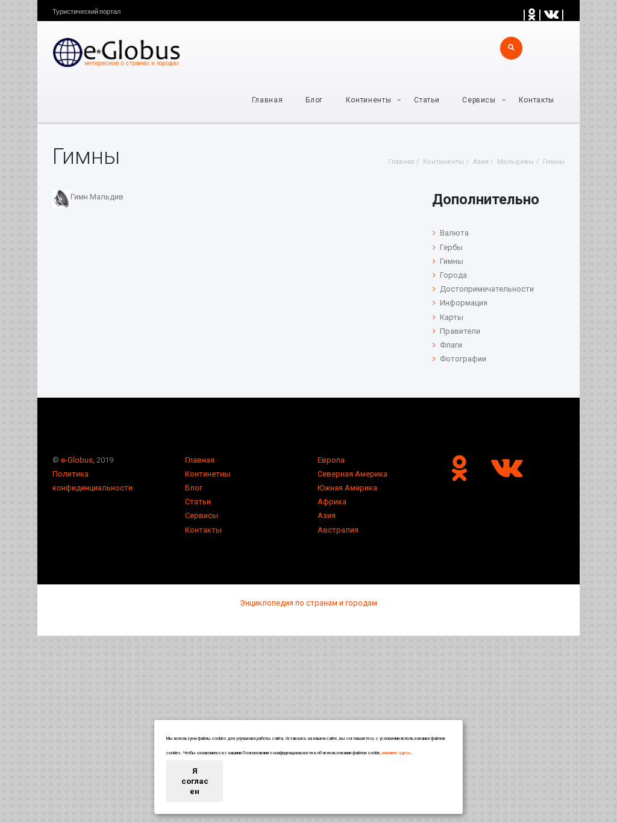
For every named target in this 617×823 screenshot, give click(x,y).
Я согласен (194, 781)
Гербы (451, 247)
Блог (314, 100)
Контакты (536, 100)
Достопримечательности (487, 288)
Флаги (451, 344)
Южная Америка (347, 487)
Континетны (207, 473)
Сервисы (201, 515)
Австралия (338, 529)
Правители (460, 331)
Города (453, 275)
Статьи (426, 100)
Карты (451, 317)
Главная (267, 100)
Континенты (369, 100)
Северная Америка (352, 473)
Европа (331, 460)
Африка (332, 501)
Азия (327, 515)
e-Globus (77, 460)
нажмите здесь (396, 753)
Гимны (451, 261)
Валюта (454, 232)
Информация (463, 302)
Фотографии (463, 358)
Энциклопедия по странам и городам (308, 602)
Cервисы (479, 100)
